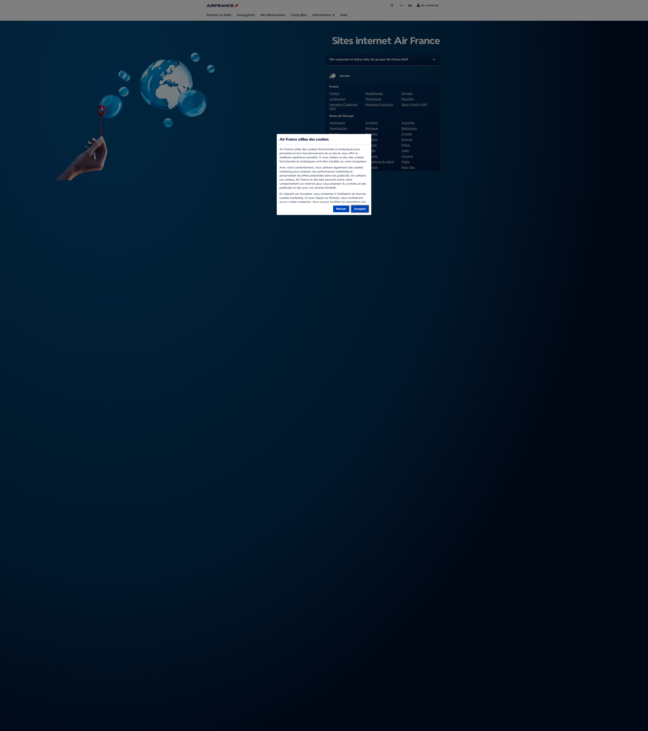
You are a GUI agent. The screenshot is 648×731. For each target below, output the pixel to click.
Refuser (341, 208)
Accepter (360, 208)
